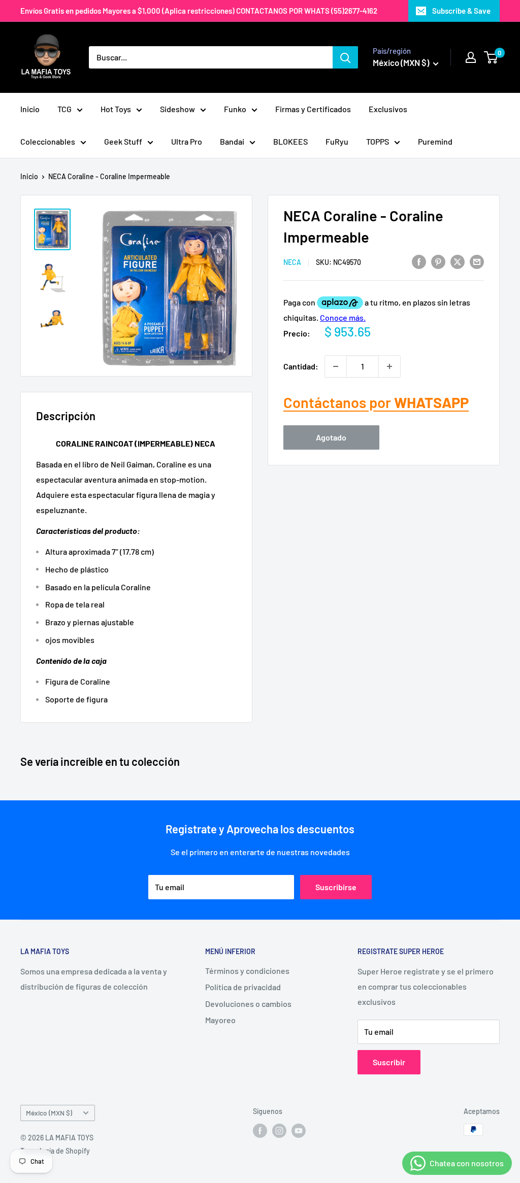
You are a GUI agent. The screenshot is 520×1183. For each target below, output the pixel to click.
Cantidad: (300, 366)
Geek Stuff (123, 141)
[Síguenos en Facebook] (260, 1131)
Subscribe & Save (461, 10)
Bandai (232, 141)
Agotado (331, 437)
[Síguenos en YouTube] (298, 1131)
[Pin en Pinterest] (438, 261)
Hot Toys (116, 109)
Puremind (435, 141)
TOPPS (377, 141)
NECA (292, 262)
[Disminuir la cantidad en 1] (335, 366)
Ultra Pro (186, 141)
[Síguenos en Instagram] (279, 1131)
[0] (491, 57)
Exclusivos (388, 109)
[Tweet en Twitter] (457, 261)
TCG (64, 109)
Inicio (30, 109)
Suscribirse (335, 887)
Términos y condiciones (247, 970)
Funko (235, 109)
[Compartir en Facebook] (419, 261)
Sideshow (177, 109)
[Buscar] (345, 57)
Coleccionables (47, 141)
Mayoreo (220, 1020)
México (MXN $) (49, 1112)
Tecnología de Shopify (55, 1150)
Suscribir (389, 1062)
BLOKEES (290, 141)
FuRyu (337, 141)
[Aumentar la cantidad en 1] (389, 366)
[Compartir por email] (477, 261)
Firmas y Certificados (313, 109)
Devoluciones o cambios (248, 1003)
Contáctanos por (376, 402)
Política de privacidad (243, 987)
